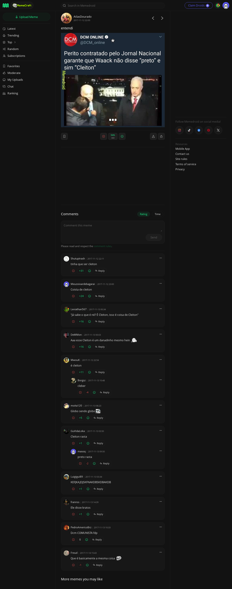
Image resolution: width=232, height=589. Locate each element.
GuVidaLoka (77, 431)
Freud (74, 552)
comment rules (102, 246)
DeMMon (76, 334)
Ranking (12, 93)
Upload (28, 17)
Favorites (13, 66)
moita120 (76, 405)
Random (13, 49)
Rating (143, 214)
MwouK (75, 360)
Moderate (14, 73)
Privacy (180, 169)
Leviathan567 (78, 309)
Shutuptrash (78, 258)
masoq (81, 451)
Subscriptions (16, 56)
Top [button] (10, 42)
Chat (10, 86)
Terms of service (185, 164)
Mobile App (182, 149)
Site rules (181, 159)
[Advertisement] (200, 63)
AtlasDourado (83, 16)
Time (157, 214)
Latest (11, 29)
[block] (161, 136)
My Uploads (15, 80)
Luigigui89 (77, 476)
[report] (153, 136)
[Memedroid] (6, 5)
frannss (75, 502)
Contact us (182, 154)
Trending (13, 35)
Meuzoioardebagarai (82, 284)
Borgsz (81, 380)
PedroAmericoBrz (81, 527)
